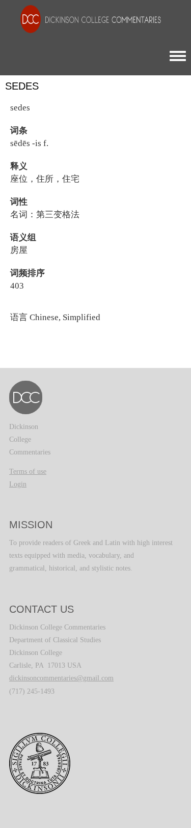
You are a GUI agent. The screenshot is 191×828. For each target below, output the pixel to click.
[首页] (85, 18)
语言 (19, 317)
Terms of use (27, 471)
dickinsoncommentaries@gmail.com (61, 678)
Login (17, 484)
